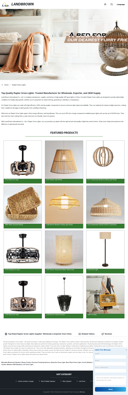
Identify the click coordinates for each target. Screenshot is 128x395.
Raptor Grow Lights (19, 85)
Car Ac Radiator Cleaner (90, 362)
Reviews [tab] (108, 334)
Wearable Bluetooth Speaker (11, 362)
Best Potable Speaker (48, 381)
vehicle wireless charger (26, 381)
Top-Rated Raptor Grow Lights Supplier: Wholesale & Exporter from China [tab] (40, 334)
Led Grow (82, 381)
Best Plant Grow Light (73, 362)
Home (6, 85)
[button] (105, 4)
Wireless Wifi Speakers (14, 364)
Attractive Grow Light (58, 362)
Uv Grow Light (28, 364)
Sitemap (82, 392)
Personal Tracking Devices (41, 362)
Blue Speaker (67, 381)
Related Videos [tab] (88, 334)
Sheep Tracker (26, 362)
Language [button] (121, 4)
